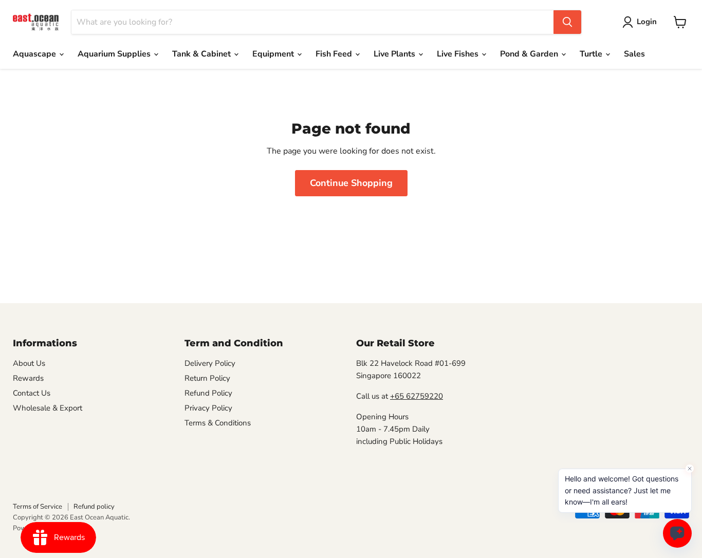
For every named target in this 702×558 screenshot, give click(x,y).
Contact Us (31, 393)
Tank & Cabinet (202, 54)
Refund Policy (208, 393)
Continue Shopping (351, 183)
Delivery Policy (209, 363)
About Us (29, 363)
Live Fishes (459, 54)
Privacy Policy (208, 408)
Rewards (28, 378)
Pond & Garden (530, 54)
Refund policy (94, 506)
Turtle (592, 54)
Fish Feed (335, 54)
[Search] (567, 22)
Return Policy (207, 378)
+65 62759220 (416, 396)
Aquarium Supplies (115, 54)
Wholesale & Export (47, 408)
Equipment (274, 54)
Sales (634, 54)
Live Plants (395, 54)
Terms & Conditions (217, 423)
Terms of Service (37, 506)
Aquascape (35, 54)
